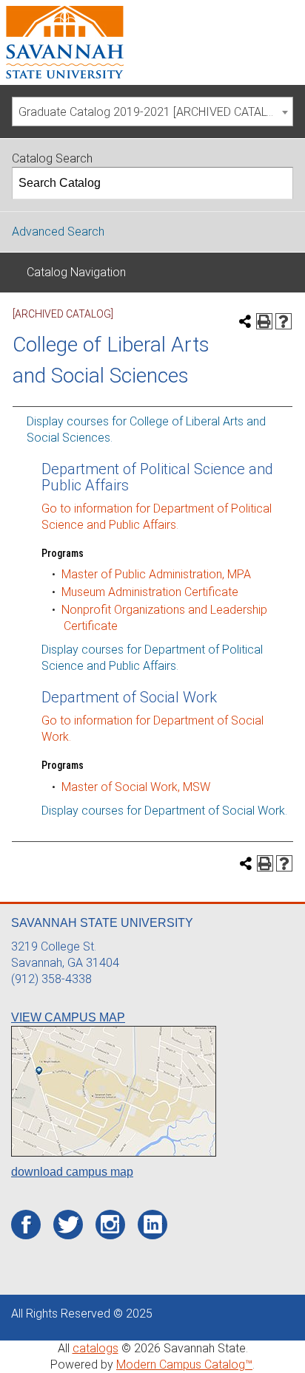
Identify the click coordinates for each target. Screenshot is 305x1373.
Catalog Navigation (76, 272)
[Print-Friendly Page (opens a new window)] (264, 321)
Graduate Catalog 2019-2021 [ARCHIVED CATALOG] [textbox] (152, 112)
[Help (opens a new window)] (283, 321)
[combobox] (152, 111)
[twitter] (68, 1225)
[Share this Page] (245, 321)
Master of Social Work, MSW (135, 787)
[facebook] (26, 1225)
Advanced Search (58, 232)
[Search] (277, 183)
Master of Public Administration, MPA (156, 574)
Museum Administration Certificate (149, 592)
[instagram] (110, 1224)
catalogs (95, 1348)
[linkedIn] (153, 1224)
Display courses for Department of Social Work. (164, 811)
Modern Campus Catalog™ (184, 1364)
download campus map (72, 1171)
